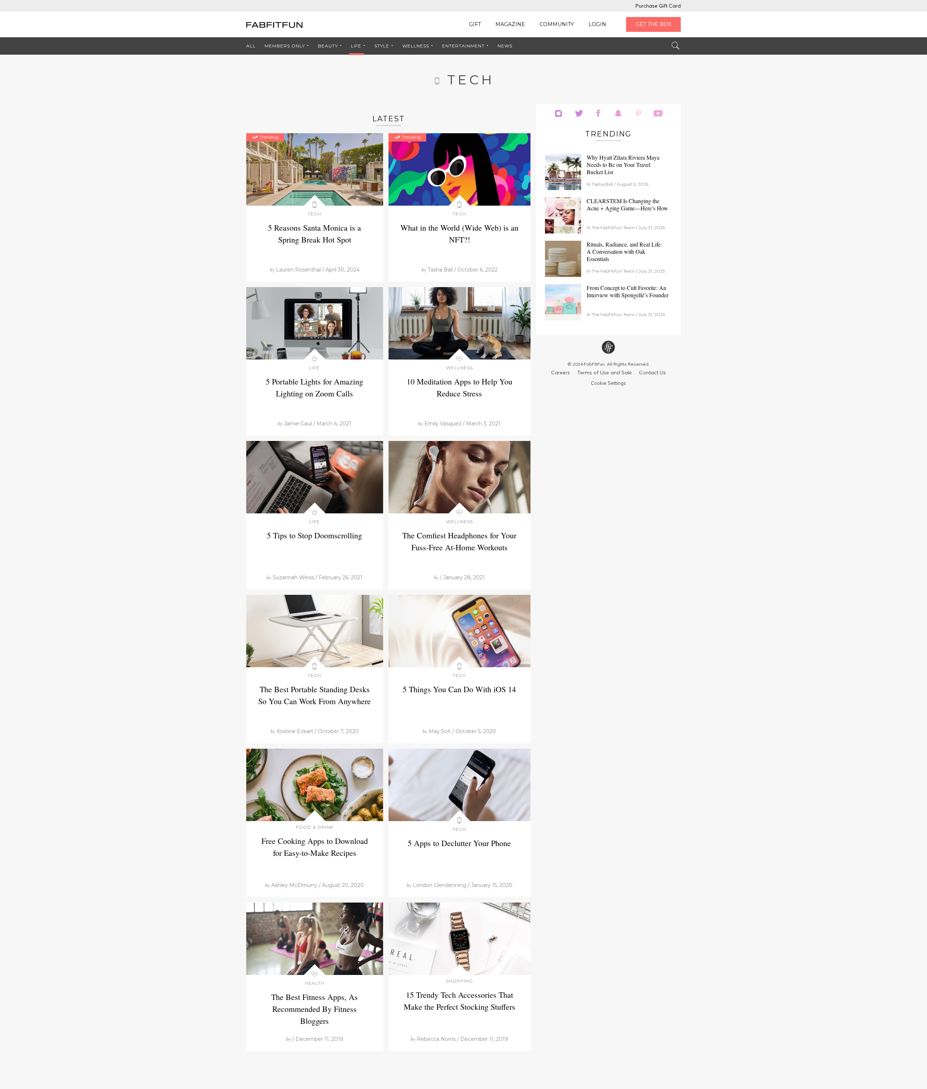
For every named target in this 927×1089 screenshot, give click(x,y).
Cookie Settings (608, 383)
